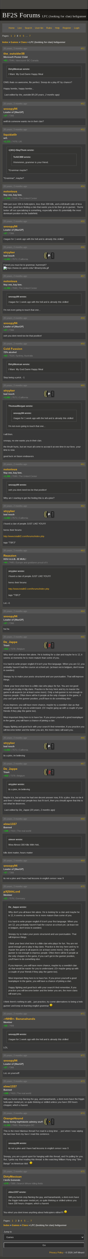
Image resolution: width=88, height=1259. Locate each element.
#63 (83, 550)
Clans (24, 42)
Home (12, 28)
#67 (83, 763)
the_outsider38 (14, 53)
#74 (83, 1113)
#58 (83, 318)
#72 (83, 1055)
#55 (83, 221)
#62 (83, 506)
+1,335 (6, 1125)
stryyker (9, 252)
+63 (5, 355)
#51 (83, 48)
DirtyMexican (12, 1176)
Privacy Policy (56, 1252)
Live (20, 28)
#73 (83, 1081)
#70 (83, 886)
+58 (5, 1025)
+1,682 (6, 259)
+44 (5, 562)
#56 (83, 247)
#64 (83, 611)
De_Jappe (10, 642)
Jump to (8, 1231)
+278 (5, 1183)
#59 (83, 343)
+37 (5, 115)
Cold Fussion (12, 348)
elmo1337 (10, 824)
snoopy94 (10, 108)
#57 (83, 276)
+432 (5, 649)
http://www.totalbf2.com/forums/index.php (23, 536)
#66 (83, 738)
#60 (83, 385)
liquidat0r (10, 134)
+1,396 (6, 198)
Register (67, 28)
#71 (83, 1013)
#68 (83, 819)
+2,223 (6, 141)
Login (76, 28)
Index (5, 42)
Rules (49, 28)
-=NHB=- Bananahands (19, 1018)
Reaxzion (9, 555)
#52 (83, 103)
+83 (5, 60)
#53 (83, 129)
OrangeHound (13, 1118)
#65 (83, 637)
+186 (5, 831)
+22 (5, 898)
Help (57, 28)
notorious (10, 191)
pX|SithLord (11, 891)
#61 (83, 464)
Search (28, 28)
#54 (83, 186)
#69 (83, 860)
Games (14, 42)
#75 (83, 1171)
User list (39, 28)
